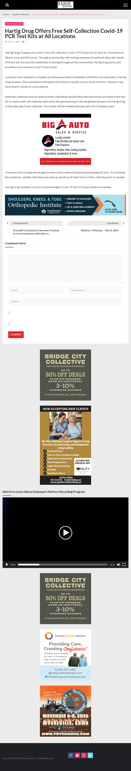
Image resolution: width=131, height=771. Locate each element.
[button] (65, 533)
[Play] (7, 564)
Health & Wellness (14, 24)
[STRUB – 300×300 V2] (65, 654)
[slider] (62, 564)
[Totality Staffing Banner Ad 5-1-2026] (65, 445)
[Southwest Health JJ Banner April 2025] (65, 205)
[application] (65, 532)
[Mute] (118, 564)
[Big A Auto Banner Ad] (65, 139)
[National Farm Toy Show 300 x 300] (65, 711)
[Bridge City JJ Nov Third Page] (65, 375)
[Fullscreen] (124, 564)
